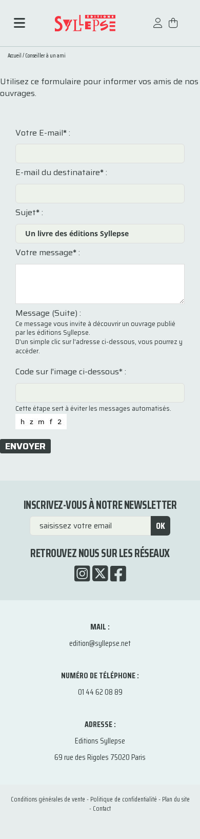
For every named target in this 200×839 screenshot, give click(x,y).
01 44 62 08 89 (100, 691)
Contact (102, 808)
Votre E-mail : (42, 133)
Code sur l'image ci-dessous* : (70, 371)
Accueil (15, 55)
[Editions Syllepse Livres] (85, 23)
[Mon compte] (158, 28)
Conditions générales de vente (48, 799)
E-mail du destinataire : (61, 172)
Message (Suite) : (48, 313)
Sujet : (29, 212)
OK (160, 526)
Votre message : (47, 252)
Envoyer (25, 446)
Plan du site (176, 799)
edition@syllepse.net (100, 643)
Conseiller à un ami (45, 55)
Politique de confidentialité (123, 799)
